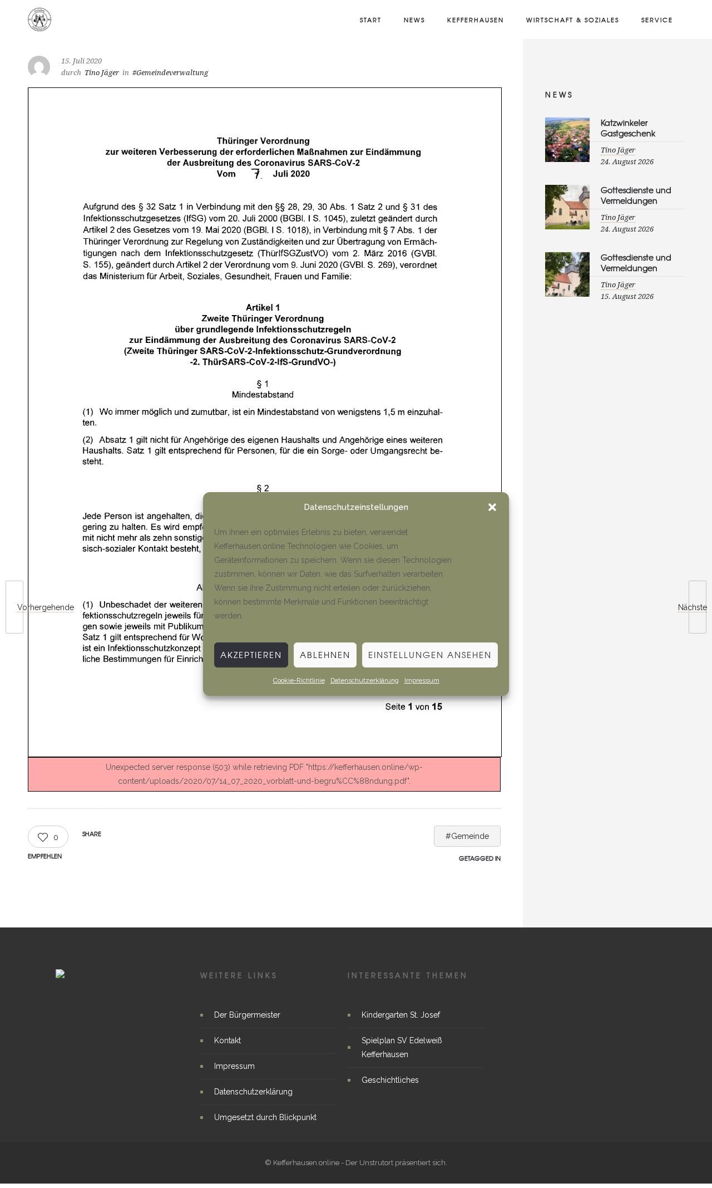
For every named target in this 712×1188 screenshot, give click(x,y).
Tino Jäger (102, 72)
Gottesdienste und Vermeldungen (636, 195)
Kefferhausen (475, 19)
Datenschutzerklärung (364, 680)
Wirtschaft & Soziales (572, 19)
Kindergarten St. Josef (401, 1014)
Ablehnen (325, 655)
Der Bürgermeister (247, 1014)
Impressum (421, 680)
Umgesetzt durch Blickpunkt (265, 1117)
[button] (492, 507)
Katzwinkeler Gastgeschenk (628, 128)
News (414, 19)
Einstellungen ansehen (430, 655)
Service (657, 19)
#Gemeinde (467, 836)
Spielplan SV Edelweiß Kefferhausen (402, 1047)
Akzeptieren (251, 655)
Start (371, 19)
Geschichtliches (390, 1080)
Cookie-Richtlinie (299, 680)
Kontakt (227, 1040)
